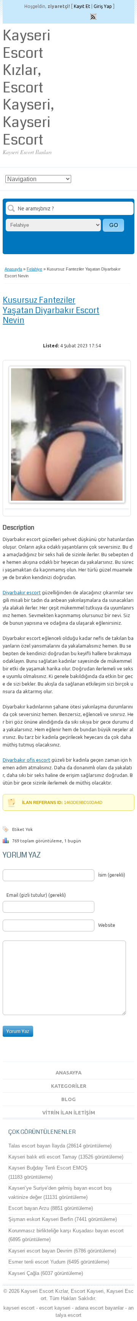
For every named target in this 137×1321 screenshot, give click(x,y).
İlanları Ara (113, 225)
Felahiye (34, 269)
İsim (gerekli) (111, 874)
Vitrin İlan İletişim (68, 1112)
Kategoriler (68, 1086)
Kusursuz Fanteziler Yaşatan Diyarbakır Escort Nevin (51, 310)
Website (106, 925)
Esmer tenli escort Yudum (36, 1262)
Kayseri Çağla (23, 1273)
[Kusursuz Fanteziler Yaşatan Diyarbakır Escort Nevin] (66, 501)
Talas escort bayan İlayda (36, 1146)
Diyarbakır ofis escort (26, 759)
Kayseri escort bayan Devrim (40, 1251)
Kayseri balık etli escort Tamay (42, 1157)
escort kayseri (54, 1308)
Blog (68, 1099)
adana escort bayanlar (99, 1308)
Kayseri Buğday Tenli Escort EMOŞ (48, 1168)
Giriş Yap (103, 6)
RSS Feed (93, 17)
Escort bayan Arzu (28, 1208)
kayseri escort (19, 1308)
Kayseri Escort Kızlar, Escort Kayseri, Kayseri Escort (28, 87)
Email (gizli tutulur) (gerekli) (36, 895)
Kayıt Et (82, 6)
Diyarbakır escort (22, 592)
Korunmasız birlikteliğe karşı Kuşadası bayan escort (66, 1230)
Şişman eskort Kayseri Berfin (40, 1219)
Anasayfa (13, 269)
